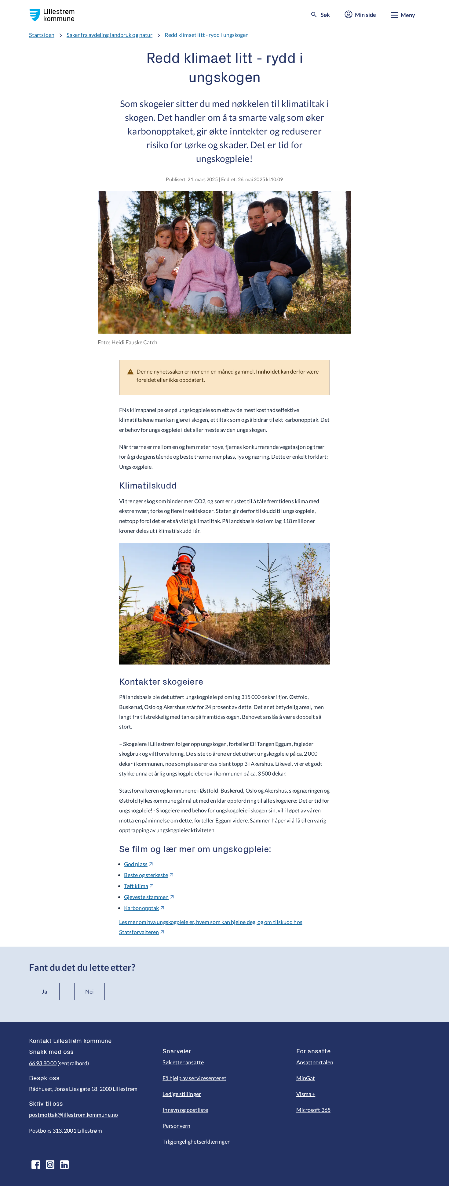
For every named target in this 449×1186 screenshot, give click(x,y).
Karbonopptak (141, 908)
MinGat (305, 1078)
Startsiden (41, 34)
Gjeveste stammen (146, 897)
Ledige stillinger (181, 1094)
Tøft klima (136, 886)
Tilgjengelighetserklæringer (195, 1141)
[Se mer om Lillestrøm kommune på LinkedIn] (64, 1164)
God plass (136, 864)
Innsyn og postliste (185, 1109)
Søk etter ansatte (183, 1062)
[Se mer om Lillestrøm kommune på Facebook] (35, 1164)
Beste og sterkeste (146, 875)
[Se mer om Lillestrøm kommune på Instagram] (50, 1164)
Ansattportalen (314, 1062)
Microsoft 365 (313, 1109)
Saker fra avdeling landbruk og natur (109, 34)
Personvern (176, 1125)
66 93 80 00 (43, 1063)
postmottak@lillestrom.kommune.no (73, 1114)
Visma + (306, 1094)
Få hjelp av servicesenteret (194, 1078)
